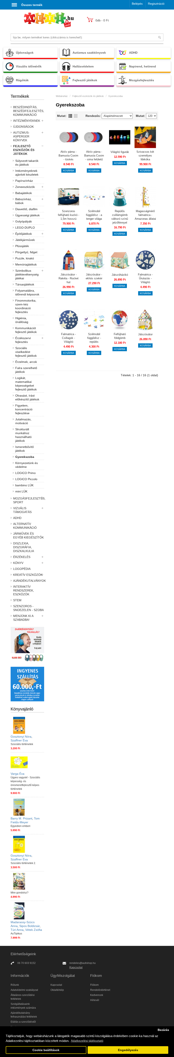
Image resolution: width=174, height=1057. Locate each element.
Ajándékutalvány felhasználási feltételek (24, 1014)
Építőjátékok (23, 233)
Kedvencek (96, 995)
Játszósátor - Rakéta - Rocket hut (69, 278)
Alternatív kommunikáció (25, 525)
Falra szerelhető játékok (26, 369)
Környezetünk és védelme (26, 464)
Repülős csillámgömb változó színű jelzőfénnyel (119, 217)
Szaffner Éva (19, 740)
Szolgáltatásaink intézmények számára (23, 1005)
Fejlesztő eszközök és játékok (23, 149)
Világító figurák (120, 152)
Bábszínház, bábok (23, 201)
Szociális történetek (22, 744)
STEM (17, 600)
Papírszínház (24, 180)
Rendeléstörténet (100, 989)
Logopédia (22, 568)
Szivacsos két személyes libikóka (145, 155)
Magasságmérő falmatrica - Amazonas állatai (145, 215)
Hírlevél (94, 1000)
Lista (70, 116)
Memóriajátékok (26, 264)
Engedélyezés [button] (128, 1050)
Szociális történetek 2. (23, 863)
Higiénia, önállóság (21, 320)
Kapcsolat (76, 967)
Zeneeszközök (25, 187)
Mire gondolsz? (19, 892)
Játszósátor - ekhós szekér (94, 276)
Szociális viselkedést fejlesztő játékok (26, 351)
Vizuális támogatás (22, 510)
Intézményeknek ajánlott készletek (26, 172)
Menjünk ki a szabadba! (23, 617)
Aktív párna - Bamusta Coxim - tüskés (68, 155)
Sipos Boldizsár (29, 926)
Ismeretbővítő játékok (24, 448)
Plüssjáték (22, 246)
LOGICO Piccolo (26, 479)
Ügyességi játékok (27, 215)
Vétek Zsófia (33, 929)
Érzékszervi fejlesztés (23, 340)
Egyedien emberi (20, 826)
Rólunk (15, 984)
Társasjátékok (24, 284)
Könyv (18, 563)
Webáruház (62, 96)
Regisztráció (156, 3)
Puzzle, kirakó (24, 258)
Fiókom (94, 984)
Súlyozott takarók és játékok (26, 162)
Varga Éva (17, 773)
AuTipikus (16, 933)
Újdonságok (23, 126)
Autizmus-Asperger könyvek (21, 136)
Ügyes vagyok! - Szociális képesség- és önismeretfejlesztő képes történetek (25, 783)
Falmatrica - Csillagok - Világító (68, 338)
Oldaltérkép (57, 989)
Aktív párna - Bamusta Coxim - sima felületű (94, 155)
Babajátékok (23, 193)
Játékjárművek (25, 240)
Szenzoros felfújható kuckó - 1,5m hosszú (68, 215)
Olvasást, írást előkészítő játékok (27, 397)
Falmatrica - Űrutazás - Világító (145, 278)
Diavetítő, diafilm (26, 209)
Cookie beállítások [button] (45, 1050)
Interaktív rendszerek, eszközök (23, 590)
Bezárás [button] (163, 1030)
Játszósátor (145, 334)
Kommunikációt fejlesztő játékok (26, 330)
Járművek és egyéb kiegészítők (28, 535)
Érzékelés (21, 557)
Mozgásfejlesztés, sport (28, 500)
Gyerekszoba (24, 457)
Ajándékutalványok (28, 580)
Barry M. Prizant (21, 818)
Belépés (137, 3)
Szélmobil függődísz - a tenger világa (94, 215)
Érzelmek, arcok (26, 362)
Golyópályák (23, 221)
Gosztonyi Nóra (21, 736)
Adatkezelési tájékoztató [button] (87, 1040)
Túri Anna (17, 929)
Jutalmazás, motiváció (23, 421)
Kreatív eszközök (27, 574)
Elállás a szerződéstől (23, 1021)
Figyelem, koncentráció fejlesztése (23, 409)
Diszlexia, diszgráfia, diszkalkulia (23, 547)
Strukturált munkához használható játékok (23, 435)
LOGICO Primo (25, 473)
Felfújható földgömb (120, 336)
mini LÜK (21, 491)
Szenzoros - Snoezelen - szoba (28, 608)
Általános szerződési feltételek (23, 997)
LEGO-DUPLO (25, 227)
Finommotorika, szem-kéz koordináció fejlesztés (25, 306)
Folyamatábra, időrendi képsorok (27, 292)
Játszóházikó (120, 274)
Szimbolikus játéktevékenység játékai (27, 274)
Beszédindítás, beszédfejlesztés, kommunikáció (28, 110)
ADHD (17, 518)
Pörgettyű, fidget (26, 252)
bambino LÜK (24, 485)
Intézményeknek (26, 120)
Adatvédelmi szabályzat (24, 989)
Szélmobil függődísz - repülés (94, 338)
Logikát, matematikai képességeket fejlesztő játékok (26, 383)
